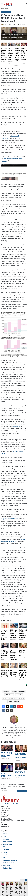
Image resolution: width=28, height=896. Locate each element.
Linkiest (5, 847)
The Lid (4, 857)
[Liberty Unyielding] (8, 3)
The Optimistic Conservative (10, 860)
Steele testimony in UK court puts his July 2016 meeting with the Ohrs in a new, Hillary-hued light (21, 773)
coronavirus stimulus (19, 691)
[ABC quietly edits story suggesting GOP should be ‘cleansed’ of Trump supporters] (7, 748)
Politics (8, 11)
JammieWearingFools (8, 842)
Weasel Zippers (6, 865)
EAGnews (5, 834)
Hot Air (4, 836)
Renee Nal (4, 816)
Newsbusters (6, 849)
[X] (7, 706)
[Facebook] (3, 706)
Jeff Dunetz (11, 820)
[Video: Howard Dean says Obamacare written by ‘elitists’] (7, 767)
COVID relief (9, 694)
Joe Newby (17, 820)
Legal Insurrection (7, 844)
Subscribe (22, 790)
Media (7, 8)
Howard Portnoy (5, 808)
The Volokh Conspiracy (8, 863)
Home (3, 8)
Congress (6, 691)
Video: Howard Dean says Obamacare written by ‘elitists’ (6, 775)
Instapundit (6, 839)
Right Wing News (7, 855)
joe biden (19, 694)
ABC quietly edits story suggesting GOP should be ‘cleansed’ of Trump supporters (7, 754)
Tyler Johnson (5, 826)
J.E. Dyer (5, 24)
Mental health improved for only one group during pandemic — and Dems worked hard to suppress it (20, 756)
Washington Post (14, 701)
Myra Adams (4, 820)
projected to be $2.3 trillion (9, 519)
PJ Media (5, 852)
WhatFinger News (7, 868)
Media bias (21, 698)
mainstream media (9, 698)
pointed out (16, 426)
